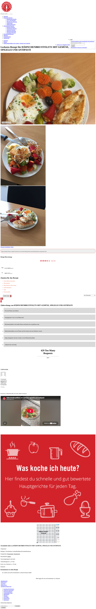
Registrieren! (74, 47)
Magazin (6, 35)
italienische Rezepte (11, 31)
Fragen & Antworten (8, 590)
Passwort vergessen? (82, 47)
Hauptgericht (17, 554)
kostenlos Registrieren (9, 589)
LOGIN (72, 46)
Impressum (6, 599)
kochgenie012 (3, 380)
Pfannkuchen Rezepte (12, 21)
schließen (3, 607)
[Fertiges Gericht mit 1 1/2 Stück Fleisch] (23, 245)
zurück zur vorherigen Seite (63, 44)
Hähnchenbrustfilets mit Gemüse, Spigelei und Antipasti (17, 43)
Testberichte (6, 38)
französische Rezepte (12, 28)
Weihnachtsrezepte (11, 24)
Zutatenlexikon (7, 36)
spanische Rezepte (11, 30)
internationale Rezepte (9, 26)
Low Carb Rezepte (11, 20)
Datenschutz (6, 598)
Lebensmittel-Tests (8, 593)
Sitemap (5, 595)
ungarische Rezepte (11, 32)
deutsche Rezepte (11, 27)
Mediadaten (6, 594)
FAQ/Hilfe (6, 597)
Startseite (6, 16)
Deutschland (10, 554)
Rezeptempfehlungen (9, 34)
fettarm (9, 556)
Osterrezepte (10, 23)
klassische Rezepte (8, 17)
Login (71, 39)
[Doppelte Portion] (23, 185)
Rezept (5, 42)
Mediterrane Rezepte (11, 19)
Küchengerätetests (8, 591)
